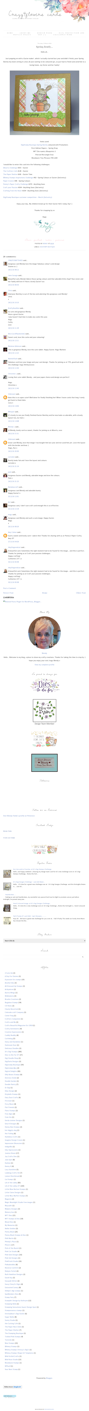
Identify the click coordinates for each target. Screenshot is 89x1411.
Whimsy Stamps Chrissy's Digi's (17, 1350)
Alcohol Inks (9, 983)
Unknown (11, 394)
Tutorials (8, 1340)
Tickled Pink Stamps (13, 1337)
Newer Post (8, 593)
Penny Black (9, 1232)
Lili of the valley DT (12, 1186)
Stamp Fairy (9, 1297)
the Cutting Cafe (11, 1323)
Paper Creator (8, 181)
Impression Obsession (13, 1143)
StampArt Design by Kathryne (16, 1301)
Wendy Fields (7, 831)
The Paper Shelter (10, 174)
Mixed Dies (9, 1222)
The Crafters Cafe (10, 171)
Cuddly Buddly (10, 1035)
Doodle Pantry (10, 1084)
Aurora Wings (10, 993)
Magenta (8, 1199)
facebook (38, 240)
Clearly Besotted (11, 1009)
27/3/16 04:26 (13, 542)
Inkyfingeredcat (14, 547)
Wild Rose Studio (11, 1359)
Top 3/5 (42, 34)
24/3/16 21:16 (13, 466)
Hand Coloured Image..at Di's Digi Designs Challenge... (32, 903)
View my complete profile (44, 665)
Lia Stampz (9, 1179)
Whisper (11, 412)
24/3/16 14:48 (13, 421)
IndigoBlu (8, 1147)
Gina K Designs (10, 1124)
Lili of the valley (11, 1183)
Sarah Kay (8, 1278)
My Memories (10, 1225)
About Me (25, 33)
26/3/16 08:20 (13, 527)
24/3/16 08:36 (13, 285)
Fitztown (8, 1101)
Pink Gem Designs (12, 1255)
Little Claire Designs (13, 1192)
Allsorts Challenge (10, 168)
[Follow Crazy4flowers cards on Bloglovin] (12, 1388)
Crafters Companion (13, 1019)
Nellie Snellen (10, 1228)
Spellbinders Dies (11, 1294)
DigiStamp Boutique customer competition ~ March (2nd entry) (27, 197)
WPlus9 (8, 1366)
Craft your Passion (10, 187)
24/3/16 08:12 (13, 270)
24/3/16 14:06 (13, 406)
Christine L (12, 374)
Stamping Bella (10, 1304)
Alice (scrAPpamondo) (16, 334)
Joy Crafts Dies (11, 1156)
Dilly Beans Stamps (12, 1075)
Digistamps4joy (11, 1068)
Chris (10, 290)
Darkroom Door (11, 1045)
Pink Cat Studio (11, 1251)
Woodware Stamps (12, 1363)
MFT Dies (8, 1215)
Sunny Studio (10, 1320)
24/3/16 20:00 (13, 451)
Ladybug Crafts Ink (12, 1173)
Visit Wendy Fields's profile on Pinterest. (19, 816)
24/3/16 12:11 (13, 340)
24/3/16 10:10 (13, 302)
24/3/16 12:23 (13, 353)
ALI (9, 502)
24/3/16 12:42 (13, 368)
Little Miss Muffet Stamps (15, 1196)
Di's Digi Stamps (11, 1052)
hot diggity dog (11, 1130)
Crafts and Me (10, 1022)
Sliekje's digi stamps (13, 1291)
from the (8, 1117)
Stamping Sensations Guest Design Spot (20, 1307)
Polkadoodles (10, 1264)
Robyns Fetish (10, 1271)
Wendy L (11, 427)
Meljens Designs (11, 1209)
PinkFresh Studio (11, 1261)
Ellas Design (9, 1091)
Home (10, 33)
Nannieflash (12, 359)
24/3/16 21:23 (13, 481)
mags (10, 514)
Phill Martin (9, 1238)
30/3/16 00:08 (13, 562)
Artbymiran (9, 989)
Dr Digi (7, 1088)
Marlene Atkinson (15, 346)
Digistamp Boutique (47, 247)
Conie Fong (9, 1016)
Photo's (8, 1245)
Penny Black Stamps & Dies (15, 1235)
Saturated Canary (11, 1287)
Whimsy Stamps (11, 1346)
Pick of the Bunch (12, 1248)
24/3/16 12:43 (13, 388)
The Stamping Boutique (14, 1333)
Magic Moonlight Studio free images (19, 1202)
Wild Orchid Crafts (12, 1356)
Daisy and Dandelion (13, 1042)
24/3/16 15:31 (13, 433)
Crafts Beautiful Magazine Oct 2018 (19, 1025)
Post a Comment (9, 588)
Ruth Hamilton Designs (14, 1274)
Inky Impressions (11, 1150)
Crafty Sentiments (12, 1029)
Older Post (81, 593)
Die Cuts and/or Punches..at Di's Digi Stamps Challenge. (32, 869)
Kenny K (8, 1166)
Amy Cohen (12, 532)
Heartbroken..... (10, 895)
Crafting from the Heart (12, 191)
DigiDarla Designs (12, 1061)
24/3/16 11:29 (13, 328)
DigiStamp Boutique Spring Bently (34, 145)
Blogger (49, 1378)
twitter (49, 240)
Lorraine (11, 457)
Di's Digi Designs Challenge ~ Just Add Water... (29, 882)
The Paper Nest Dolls (13, 1327)
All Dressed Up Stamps (13, 986)
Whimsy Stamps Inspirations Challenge (18, 178)
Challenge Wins (62, 34)
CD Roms (8, 1006)
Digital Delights (11, 1071)
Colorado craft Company (14, 1012)
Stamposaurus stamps (13, 1310)
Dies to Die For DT (12, 1055)
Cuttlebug (9, 1038)
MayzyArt (8, 1206)
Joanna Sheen (10, 1153)
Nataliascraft (13, 487)
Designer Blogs (49, 1409)
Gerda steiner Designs (13, 1120)
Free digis (9, 1114)
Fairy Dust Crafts (11, 1097)
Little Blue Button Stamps (15, 1189)
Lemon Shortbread (12, 1176)
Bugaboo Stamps (11, 1002)
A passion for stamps (13, 980)
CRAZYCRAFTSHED (15, 260)
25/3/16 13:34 (13, 509)
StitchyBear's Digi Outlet (15, 1314)
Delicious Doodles (12, 1048)
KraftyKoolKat (13, 308)
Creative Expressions (13, 1032)
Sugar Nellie (9, 1317)
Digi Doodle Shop (11, 1058)
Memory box (9, 1212)
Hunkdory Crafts (11, 1137)
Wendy (44, 653)
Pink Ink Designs (11, 1258)
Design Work (44, 33)
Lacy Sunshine (10, 1169)
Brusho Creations (12, 999)
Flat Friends (9, 1107)
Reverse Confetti (11, 1268)
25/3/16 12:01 (13, 496)
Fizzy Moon (9, 1104)
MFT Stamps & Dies (12, 1219)
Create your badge (9, 837)
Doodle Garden (10, 1081)
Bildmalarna (9, 996)
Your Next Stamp (11, 1369)
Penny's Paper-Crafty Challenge (16, 184)
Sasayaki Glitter (11, 1281)
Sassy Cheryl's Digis (12, 1284)
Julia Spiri (8, 1160)
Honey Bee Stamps (12, 1127)
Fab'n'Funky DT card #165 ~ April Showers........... (29, 916)
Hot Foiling (9, 1133)
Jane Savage (13, 275)
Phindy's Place (10, 1242)
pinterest (59, 240)
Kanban (8, 1163)
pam (9, 472)
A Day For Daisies (11, 976)
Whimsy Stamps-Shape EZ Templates (19, 1353)
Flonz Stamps (10, 1111)
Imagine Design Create (14, 1140)
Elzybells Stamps (11, 1094)
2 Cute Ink (9, 973)
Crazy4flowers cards (35, 13)
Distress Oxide (10, 1078)
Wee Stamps (9, 1343)
